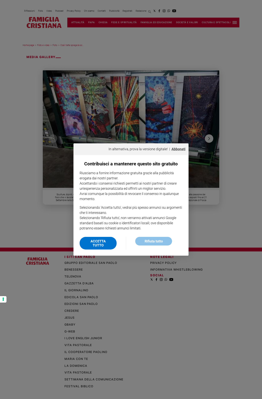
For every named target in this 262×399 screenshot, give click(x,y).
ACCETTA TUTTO (98, 243)
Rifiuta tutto (154, 241)
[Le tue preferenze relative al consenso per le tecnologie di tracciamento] (3, 299)
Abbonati (178, 149)
